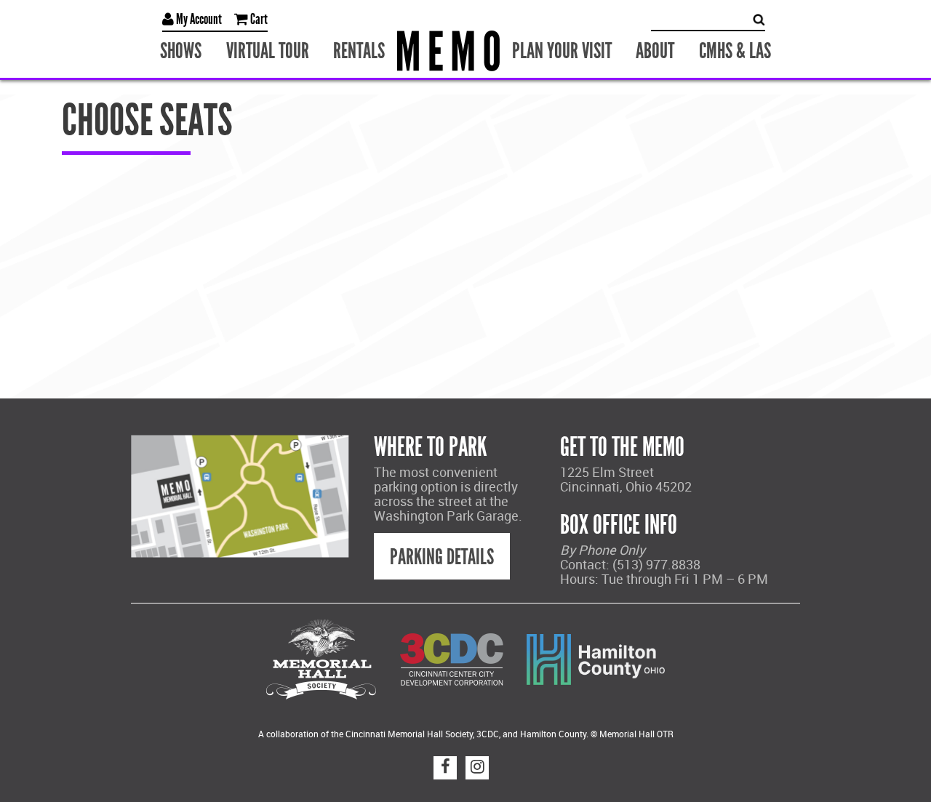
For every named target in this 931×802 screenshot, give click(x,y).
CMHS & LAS (714, 49)
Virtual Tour (282, 49)
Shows (203, 49)
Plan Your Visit (557, 49)
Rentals (365, 49)
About (641, 49)
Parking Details (442, 554)
